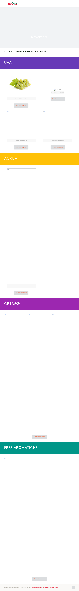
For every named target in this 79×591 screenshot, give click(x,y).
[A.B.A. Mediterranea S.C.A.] (13, 3)
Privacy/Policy (45, 587)
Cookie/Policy (54, 587)
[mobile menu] (72, 3)
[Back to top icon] (73, 587)
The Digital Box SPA (36, 587)
